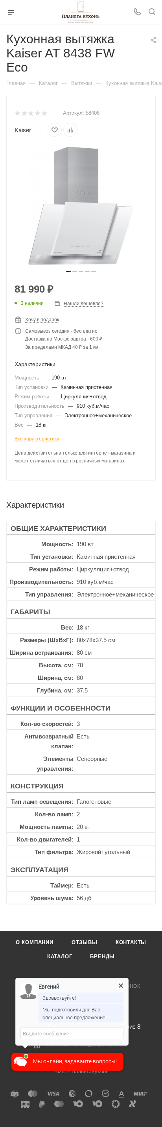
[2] (23, 113)
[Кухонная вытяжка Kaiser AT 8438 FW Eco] (81, 206)
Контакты (131, 942)
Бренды (102, 956)
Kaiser (23, 130)
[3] (30, 113)
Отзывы (85, 942)
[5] (43, 113)
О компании (34, 942)
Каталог (59, 956)
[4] (37, 113)
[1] (17, 113)
